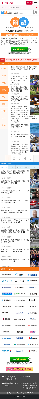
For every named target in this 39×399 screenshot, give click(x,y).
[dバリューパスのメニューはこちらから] (35, 3)
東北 (4, 83)
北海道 (3, 76)
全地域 (3, 68)
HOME (35, 13)
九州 (4, 118)
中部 (4, 97)
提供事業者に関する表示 (11, 384)
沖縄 (4, 125)
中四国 (3, 111)
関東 (4, 90)
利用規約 (26, 377)
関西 (4, 104)
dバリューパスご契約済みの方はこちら (12, 7)
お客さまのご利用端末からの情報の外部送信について (30, 385)
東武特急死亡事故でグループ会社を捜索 (21, 60)
